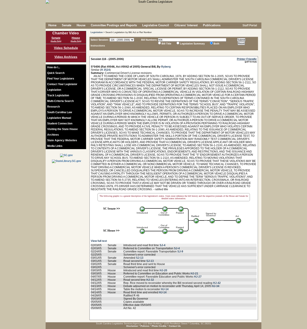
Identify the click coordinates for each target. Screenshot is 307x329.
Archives (53, 134)
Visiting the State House (62, 129)
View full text (99, 241)
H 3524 (105, 69)
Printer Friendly (247, 59)
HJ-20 (163, 270)
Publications (211, 25)
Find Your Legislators (60, 78)
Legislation (54, 89)
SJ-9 (180, 251)
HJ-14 (165, 289)
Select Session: (100, 39)
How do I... (53, 67)
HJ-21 (194, 273)
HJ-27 (198, 276)
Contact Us (175, 326)
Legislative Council (155, 25)
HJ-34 (215, 286)
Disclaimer (132, 326)
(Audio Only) (56, 41)
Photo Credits (159, 326)
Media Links (54, 146)
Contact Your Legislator (62, 84)
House (81, 25)
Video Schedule (66, 48)
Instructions (98, 45)
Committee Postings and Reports (114, 25)
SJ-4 (162, 245)
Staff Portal (249, 25)
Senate (66, 25)
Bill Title (166, 43)
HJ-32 (150, 279)
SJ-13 (139, 257)
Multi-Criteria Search (60, 101)
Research (53, 106)
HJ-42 (217, 283)
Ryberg (166, 66)
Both (216, 43)
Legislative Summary (192, 43)
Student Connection (59, 123)
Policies (144, 326)
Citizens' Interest (186, 25)
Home (52, 25)
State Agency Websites (62, 140)
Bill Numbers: (149, 39)
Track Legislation (58, 95)
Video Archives (65, 57)
